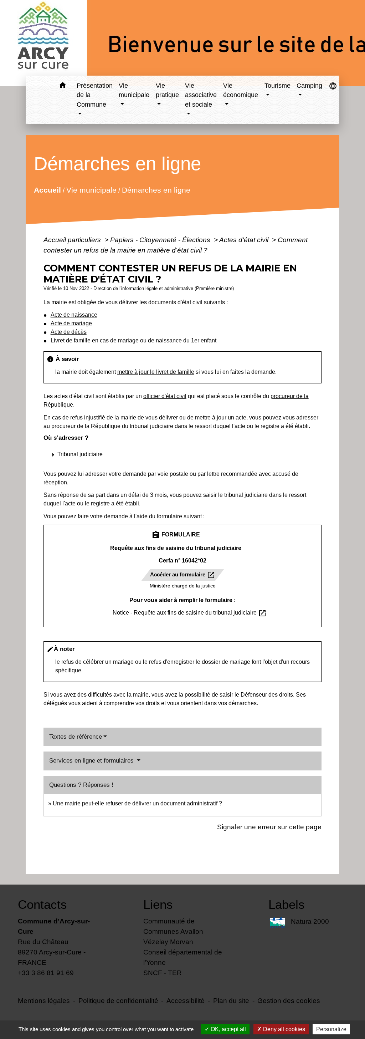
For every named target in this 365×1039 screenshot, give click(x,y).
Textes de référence (75, 736)
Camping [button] (309, 85)
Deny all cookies (283, 1029)
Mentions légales (44, 1000)
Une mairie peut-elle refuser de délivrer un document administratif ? (137, 803)
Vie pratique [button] (167, 90)
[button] (62, 86)
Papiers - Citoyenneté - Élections (161, 240)
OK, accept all (227, 1029)
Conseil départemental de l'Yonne (182, 957)
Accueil (47, 189)
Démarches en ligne (156, 189)
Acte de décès (69, 332)
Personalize (331, 1029)
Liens (158, 904)
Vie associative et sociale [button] (201, 95)
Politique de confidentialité (118, 1000)
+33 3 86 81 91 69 (46, 973)
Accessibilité (185, 1000)
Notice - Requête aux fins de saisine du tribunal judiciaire (190, 613)
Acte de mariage (71, 323)
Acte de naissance (74, 315)
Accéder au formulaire (182, 575)
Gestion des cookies (288, 1000)
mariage (128, 340)
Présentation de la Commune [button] (95, 95)
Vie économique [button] (240, 90)
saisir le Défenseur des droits (256, 695)
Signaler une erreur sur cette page (269, 827)
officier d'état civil (164, 396)
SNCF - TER (162, 973)
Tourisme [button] (277, 85)
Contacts (42, 904)
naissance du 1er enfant (186, 340)
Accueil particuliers (73, 240)
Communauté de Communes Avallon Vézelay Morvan (173, 931)
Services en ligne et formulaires (92, 760)
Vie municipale (91, 189)
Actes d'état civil (244, 240)
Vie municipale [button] (134, 90)
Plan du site (231, 1000)
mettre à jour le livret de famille (155, 372)
